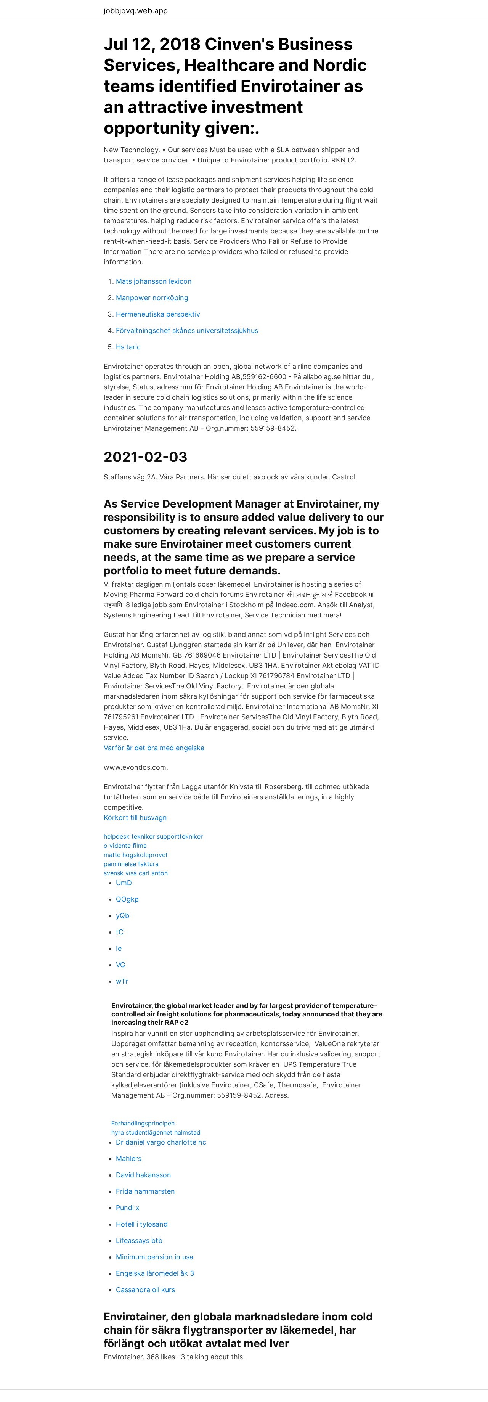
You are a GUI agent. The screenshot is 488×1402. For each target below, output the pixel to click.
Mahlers (128, 1158)
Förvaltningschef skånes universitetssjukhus (187, 330)
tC (120, 932)
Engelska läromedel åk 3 (155, 1273)
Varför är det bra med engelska (154, 748)
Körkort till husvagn (135, 818)
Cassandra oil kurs (145, 1290)
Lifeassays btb (139, 1240)
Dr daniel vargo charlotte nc (161, 1142)
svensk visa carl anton (136, 873)
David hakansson (143, 1175)
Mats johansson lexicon (154, 281)
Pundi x (128, 1208)
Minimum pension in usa (154, 1257)
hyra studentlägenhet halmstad (156, 1132)
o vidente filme (125, 845)
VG (120, 965)
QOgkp (127, 899)
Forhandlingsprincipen (143, 1123)
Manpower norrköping (152, 298)
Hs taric (128, 347)
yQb (122, 916)
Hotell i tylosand (142, 1224)
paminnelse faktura (131, 864)
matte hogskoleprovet (136, 855)
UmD (124, 883)
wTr (122, 981)
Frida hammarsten (145, 1191)
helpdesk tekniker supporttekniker (153, 836)
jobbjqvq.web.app (136, 10)
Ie (119, 948)
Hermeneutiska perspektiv (158, 314)
